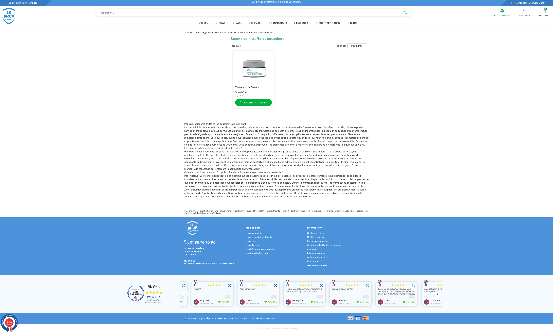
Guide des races (329, 23)
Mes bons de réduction (257, 253)
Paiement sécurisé (316, 253)
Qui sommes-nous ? (317, 257)
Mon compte (253, 227)
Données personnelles (317, 241)
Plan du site (312, 261)
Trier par (341, 45)
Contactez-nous (315, 233)
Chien (204, 23)
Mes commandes (254, 233)
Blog (353, 23)
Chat (222, 23)
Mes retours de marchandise (259, 237)
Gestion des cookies (317, 265)
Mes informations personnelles (260, 249)
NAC (237, 23)
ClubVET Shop (269, 328)
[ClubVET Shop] (215, 231)
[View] (253, 69)
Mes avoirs (251, 241)
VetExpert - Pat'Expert (247, 87)
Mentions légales (315, 237)
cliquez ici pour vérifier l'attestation (257, 318)
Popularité (357, 45)
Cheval (256, 23)
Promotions (279, 23)
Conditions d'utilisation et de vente (324, 245)
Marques (302, 23)
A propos (311, 249)
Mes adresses (252, 245)
